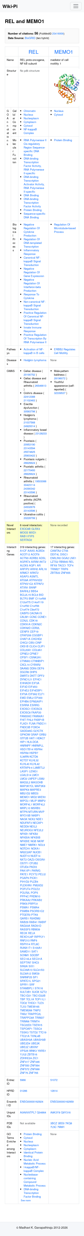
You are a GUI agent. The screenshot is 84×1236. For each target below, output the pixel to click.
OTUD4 (24, 867)
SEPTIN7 (25, 962)
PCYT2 (33, 874)
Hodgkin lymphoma (35, 360)
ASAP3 (24, 576)
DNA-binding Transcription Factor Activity (32, 202)
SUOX (35, 992)
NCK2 (31, 819)
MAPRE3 (35, 790)
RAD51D (36, 926)
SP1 (35, 977)
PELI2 (42, 874)
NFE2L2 (38, 830)
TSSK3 (24, 1032)
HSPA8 (24, 753)
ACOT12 (25, 554)
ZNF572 (24, 1069)
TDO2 (23, 1003)
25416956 (58, 33)
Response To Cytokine (31, 296)
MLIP (34, 801)
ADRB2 (33, 558)
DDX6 (33, 668)
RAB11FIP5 (27, 536)
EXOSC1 (25, 709)
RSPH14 (25, 944)
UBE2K (35, 1043)
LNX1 (73, 558)
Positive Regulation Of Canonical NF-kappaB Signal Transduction (35, 318)
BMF (31, 598)
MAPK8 (24, 790)
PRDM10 (35, 896)
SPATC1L (25, 981)
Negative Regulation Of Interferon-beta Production (32, 285)
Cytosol (28, 125)
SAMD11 (25, 951)
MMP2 (41, 801)
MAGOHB (37, 782)
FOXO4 (35, 727)
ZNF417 (24, 1062)
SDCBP (34, 955)
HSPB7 (33, 753)
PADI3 (33, 867)
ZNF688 (35, 1069)
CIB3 (31, 642)
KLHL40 (24, 764)
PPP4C (24, 896)
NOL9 (41, 845)
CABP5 (24, 613)
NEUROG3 (26, 830)
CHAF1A (25, 639)
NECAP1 (38, 823)
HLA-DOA (32, 742)
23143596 (29, 492)
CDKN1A (25, 624)
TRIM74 (35, 1021)
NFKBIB (35, 837)
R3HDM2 (35, 918)
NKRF (40, 841)
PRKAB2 (36, 900)
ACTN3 (24, 558)
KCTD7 (24, 760)
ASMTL (34, 576)
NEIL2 (33, 826)
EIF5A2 (32, 694)
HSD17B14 (26, 749)
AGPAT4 (25, 562)
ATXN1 (24, 587)
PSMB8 (24, 911)
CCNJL (24, 620)
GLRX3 (35, 529)
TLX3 (23, 1006)
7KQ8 (68, 1123)
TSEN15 (37, 1025)
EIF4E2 (24, 690)
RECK (23, 933)
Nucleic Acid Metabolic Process (35, 1161)
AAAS (31, 551)
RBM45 (63, 562)
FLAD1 (24, 723)
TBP (22, 999)
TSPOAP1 (26, 1029)
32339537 (59, 393)
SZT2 (43, 992)
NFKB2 (33, 834)
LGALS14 (25, 775)
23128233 (41, 433)
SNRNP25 (26, 977)
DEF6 (40, 668)
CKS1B (24, 646)
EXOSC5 (36, 709)
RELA (31, 933)
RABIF (42, 922)
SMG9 (35, 973)
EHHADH (25, 683)
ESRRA (24, 705)
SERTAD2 (26, 540)
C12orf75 (25, 602)
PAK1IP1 (25, 870)
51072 (53, 1080)
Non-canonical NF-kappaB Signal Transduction (34, 305)
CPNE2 (24, 653)
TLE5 (40, 1003)
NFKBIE (25, 841)
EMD (23, 698)
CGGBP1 (37, 635)
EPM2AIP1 (36, 701)
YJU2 (23, 1054)
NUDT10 (25, 856)
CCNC (33, 617)
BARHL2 (25, 591)
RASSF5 (25, 929)
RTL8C (35, 944)
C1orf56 (34, 606)
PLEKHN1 (26, 885)
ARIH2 (34, 569)
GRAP (34, 734)
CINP (38, 642)
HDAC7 (40, 738)
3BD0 (61, 1123)
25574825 (29, 452)
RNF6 (33, 940)
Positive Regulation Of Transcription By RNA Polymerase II (35, 338)
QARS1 (24, 918)
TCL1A (30, 999)
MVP (41, 812)
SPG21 (36, 981)
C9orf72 (34, 609)
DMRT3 (24, 676)
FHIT (23, 720)
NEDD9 (24, 826)
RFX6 (53, 565)
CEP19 (34, 631)
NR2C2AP (26, 852)
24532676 (29, 507)
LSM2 (41, 778)
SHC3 (35, 962)
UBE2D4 (25, 1043)
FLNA (32, 723)
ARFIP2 (24, 569)
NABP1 (35, 815)
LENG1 (33, 771)
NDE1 (39, 819)
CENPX (24, 631)
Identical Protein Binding (33, 1154)
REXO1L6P (26, 937)
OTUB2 (33, 863)
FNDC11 (41, 723)
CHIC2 (24, 642)
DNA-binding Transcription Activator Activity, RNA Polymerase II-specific (34, 184)
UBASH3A (26, 1040)
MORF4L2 (39, 804)
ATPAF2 (39, 584)
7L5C (53, 1127)
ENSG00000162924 (31, 1101)
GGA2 (65, 558)
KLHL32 (34, 760)
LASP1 (24, 771)
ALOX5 (24, 565)
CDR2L (35, 628)
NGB (33, 841)
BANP (32, 587)
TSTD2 (33, 1032)
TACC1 (62, 565)
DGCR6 (24, 672)
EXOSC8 (25, 712)
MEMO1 (63, 51)
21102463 (29, 400)
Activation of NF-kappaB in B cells (34, 351)
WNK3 (33, 1051)
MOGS (24, 532)
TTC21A (25, 1036)
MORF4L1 (26, 804)
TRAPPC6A (27, 1017)
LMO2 (23, 778)
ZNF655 (65, 573)
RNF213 (25, 940)
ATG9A (24, 580)
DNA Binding (31, 195)
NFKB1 (24, 834)
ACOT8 (35, 554)
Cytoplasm (30, 122)
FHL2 (30, 720)
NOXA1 (35, 848)
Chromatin (30, 111)
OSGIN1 (40, 859)
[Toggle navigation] (76, 6)
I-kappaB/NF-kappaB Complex (34, 1169)
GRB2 (42, 734)
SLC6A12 (25, 973)
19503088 (40, 481)
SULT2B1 (25, 992)
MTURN (33, 812)
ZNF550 (24, 1065)
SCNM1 (24, 955)
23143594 (29, 448)
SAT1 (34, 951)
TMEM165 (33, 1006)
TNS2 (23, 1014)
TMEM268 (26, 1010)
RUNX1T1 (26, 948)
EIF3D (24, 687)
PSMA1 (24, 907)
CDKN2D (25, 628)
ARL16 (43, 569)
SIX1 (31, 966)
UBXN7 (33, 1047)
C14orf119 (37, 602)
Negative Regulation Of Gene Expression (34, 272)
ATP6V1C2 (26, 584)
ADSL (42, 558)
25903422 (29, 455)
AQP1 (32, 565)
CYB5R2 (35, 665)
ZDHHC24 (26, 1058)
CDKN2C (36, 624)
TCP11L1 (40, 999)
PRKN (23, 904)
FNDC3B (25, 727)
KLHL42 (35, 764)
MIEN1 (42, 797)
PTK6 (34, 915)
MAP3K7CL (27, 786)
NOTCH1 (25, 848)
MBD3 (34, 793)
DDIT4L (54, 554)
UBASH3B (39, 1040)
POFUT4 (25, 889)
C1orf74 (24, 609)
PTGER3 (25, 915)
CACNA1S (36, 613)
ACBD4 (40, 551)
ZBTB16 (32, 1054)
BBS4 (34, 591)
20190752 (29, 374)
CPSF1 (24, 657)
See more (26, 1200)
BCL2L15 (25, 595)
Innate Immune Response (32, 329)
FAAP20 (36, 712)
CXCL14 (25, 665)
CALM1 (24, 617)
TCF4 (70, 565)
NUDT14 (35, 856)
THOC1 (32, 1003)
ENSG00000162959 (62, 1101)
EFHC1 (37, 679)
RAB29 (24, 922)
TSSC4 (37, 1029)
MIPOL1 (25, 801)
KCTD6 (34, 756)
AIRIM (35, 562)
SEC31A (37, 959)
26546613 (40, 385)
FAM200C (26, 716)
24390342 (29, 488)
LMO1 (35, 775)
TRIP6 (64, 569)
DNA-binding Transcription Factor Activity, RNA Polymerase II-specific (34, 165)
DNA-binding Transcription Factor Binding (32, 1192)
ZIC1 (35, 1058)
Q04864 (41, 1112)
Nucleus (28, 114)
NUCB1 (37, 852)
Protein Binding (33, 210)
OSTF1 (24, 863)
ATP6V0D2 (35, 580)
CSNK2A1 (35, 657)
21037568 (29, 422)
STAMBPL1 (27, 988)
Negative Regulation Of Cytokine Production (32, 229)
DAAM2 (24, 668)
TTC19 (42, 1032)
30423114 (29, 485)
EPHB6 (24, 701)
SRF (32, 984)
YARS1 (42, 1051)
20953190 (29, 444)
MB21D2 (25, 793)
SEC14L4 (25, 959)
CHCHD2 (36, 639)
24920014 (29, 426)
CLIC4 (33, 646)
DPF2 (41, 676)
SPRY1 (24, 984)
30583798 (29, 411)
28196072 (59, 378)
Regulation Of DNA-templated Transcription (33, 242)
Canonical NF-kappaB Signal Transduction (32, 261)
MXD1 (32, 532)
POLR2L (25, 892)
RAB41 (33, 922)
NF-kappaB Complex (30, 131)
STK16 (39, 988)
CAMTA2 (55, 551)
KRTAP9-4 (26, 767)
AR (39, 565)
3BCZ (53, 1123)
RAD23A (25, 926)
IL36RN (24, 756)
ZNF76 (24, 1073)
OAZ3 (31, 859)
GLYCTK (38, 731)
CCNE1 (42, 617)
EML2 (30, 698)
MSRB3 (35, 808)
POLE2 (35, 889)
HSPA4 (38, 749)
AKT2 (42, 562)
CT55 (65, 551)
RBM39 (35, 929)
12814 (53, 1091)
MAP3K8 (40, 786)
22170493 (29, 470)
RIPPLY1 (39, 937)
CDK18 (33, 620)
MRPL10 (25, 808)
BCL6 (35, 595)
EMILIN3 (55, 558)
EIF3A (35, 683)
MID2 (34, 797)
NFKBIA (25, 837)
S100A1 (37, 948)
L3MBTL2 (39, 767)
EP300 (38, 698)
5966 (23, 1080)
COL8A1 (37, 650)
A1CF (23, 551)
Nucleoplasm (31, 118)
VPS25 (24, 1051)
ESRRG (34, 705)
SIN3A (24, 966)
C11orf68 (40, 598)
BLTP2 (24, 598)
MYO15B (25, 815)
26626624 (29, 463)
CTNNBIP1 (37, 661)
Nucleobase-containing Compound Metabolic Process (35, 1179)
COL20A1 (25, 650)
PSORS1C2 (37, 911)
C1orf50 (24, 606)
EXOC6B (25, 529)
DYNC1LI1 (26, 679)
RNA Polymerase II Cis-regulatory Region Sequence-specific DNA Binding (35, 147)
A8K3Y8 (55, 1112)
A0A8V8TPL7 (28, 1112)
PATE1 (24, 874)
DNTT (33, 676)
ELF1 (41, 694)
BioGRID (30, 38)
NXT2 (23, 859)
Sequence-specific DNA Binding (34, 215)
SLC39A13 (26, 970)
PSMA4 (34, 907)
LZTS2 (54, 562)
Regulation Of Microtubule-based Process (65, 228)
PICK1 (34, 878)
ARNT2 (34, 573)
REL (34, 51)
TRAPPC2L (34, 1014)
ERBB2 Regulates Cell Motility (64, 351)
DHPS (33, 672)
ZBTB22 (55, 573)
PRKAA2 (25, 900)
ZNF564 (35, 1065)
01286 (23, 1091)
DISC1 (64, 554)
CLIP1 (41, 646)
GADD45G (26, 731)
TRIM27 (39, 1017)
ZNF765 (33, 1073)
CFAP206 (25, 635)
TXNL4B (35, 1036)
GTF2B (24, 738)
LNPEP (32, 778)
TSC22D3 (25, 1025)
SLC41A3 (38, 970)
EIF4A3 (32, 687)
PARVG (36, 870)
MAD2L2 (25, 782)
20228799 (29, 518)
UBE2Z (24, 1047)
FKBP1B (39, 720)
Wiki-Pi (10, 6)
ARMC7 (24, 573)
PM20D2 (38, 885)
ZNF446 (35, 1062)
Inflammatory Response (31, 252)
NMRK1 (32, 845)
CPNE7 (34, 653)
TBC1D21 (25, 995)
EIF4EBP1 (36, 690)
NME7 (23, 845)
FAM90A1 (38, 716)
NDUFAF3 (26, 823)
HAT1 (32, 738)
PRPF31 (33, 904)
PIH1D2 (24, 881)
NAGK (24, 819)
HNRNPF (25, 745)
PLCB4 (34, 881)
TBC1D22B (38, 995)
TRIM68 (24, 1021)
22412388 (29, 397)
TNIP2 (37, 1010)
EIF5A (24, 694)
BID (41, 595)
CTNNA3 (25, 661)
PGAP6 (24, 878)
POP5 (34, 892)
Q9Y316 (66, 1112)
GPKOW (25, 734)
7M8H (60, 1127)
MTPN (24, 812)
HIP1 (23, 742)
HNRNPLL (38, 745)
